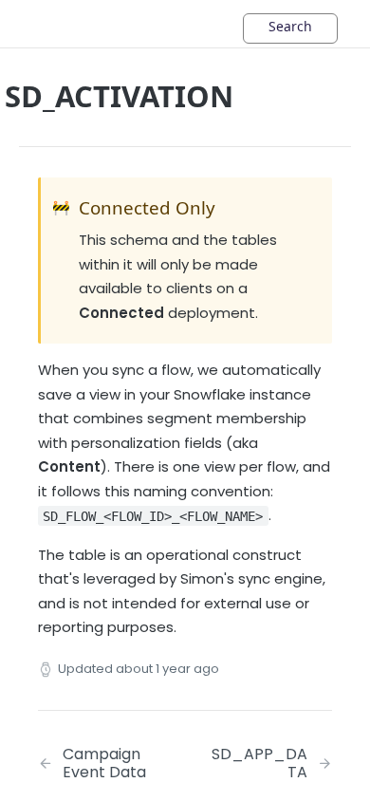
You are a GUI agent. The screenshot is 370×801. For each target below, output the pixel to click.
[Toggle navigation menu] (71, 24)
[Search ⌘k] (290, 28)
